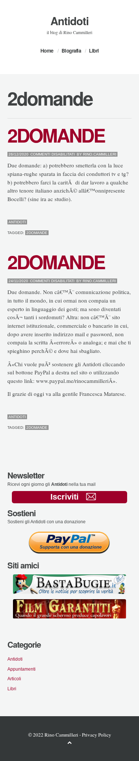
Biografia (71, 50)
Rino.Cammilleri (99, 154)
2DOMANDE (56, 134)
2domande (36, 233)
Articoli (14, 678)
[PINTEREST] (118, 222)
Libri (94, 50)
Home (46, 50)
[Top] (69, 742)
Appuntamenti (21, 669)
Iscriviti (64, 496)
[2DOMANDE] (112, 222)
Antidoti (69, 21)
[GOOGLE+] (130, 222)
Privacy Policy (96, 734)
